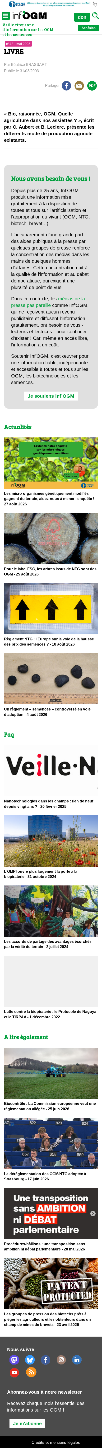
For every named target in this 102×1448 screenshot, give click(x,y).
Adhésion (89, 28)
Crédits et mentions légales (56, 1442)
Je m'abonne (27, 1423)
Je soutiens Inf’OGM (51, 396)
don (82, 17)
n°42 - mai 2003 (18, 44)
